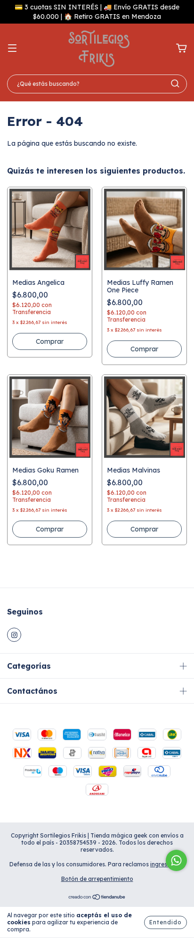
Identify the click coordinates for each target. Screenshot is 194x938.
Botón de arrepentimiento (97, 878)
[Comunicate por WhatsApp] (176, 860)
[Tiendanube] (97, 898)
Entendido (165, 922)
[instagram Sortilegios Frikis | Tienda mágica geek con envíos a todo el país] (14, 635)
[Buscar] (175, 83)
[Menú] (12, 48)
